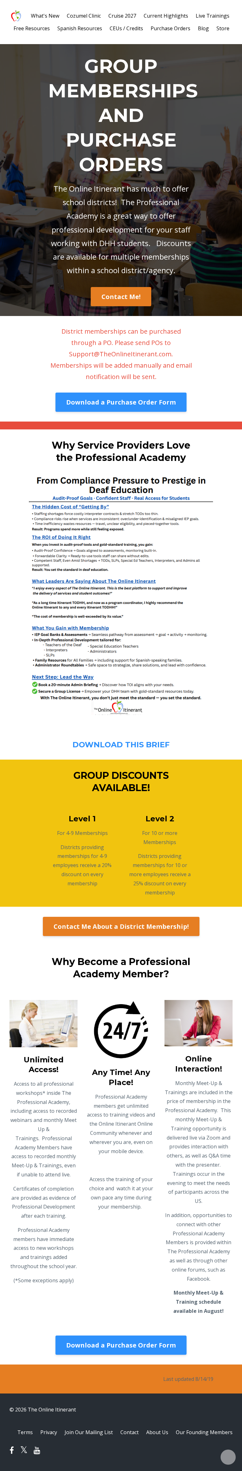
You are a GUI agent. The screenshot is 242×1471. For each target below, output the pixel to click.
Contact (129, 1432)
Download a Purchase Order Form (121, 402)
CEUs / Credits (126, 28)
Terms (25, 1432)
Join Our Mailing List (89, 1432)
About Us (157, 1432)
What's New (45, 15)
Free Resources (32, 28)
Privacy (48, 1432)
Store (222, 28)
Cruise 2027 (122, 15)
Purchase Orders (170, 28)
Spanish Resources (79, 28)
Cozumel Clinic (84, 15)
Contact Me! (121, 296)
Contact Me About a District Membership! (121, 926)
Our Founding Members (204, 1432)
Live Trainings (212, 15)
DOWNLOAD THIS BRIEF (121, 744)
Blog (203, 28)
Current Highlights (166, 15)
